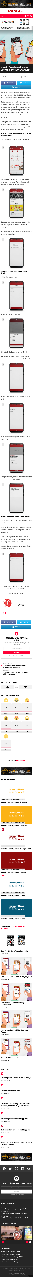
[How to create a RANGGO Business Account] (16, 1019)
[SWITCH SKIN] (25, 16)
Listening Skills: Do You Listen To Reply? (16, 1078)
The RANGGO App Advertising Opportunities (12, 1003)
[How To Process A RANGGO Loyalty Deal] (16, 966)
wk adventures (7, 1207)
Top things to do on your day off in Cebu (15, 1209)
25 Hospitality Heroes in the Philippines (16, 1130)
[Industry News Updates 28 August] (16, 791)
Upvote (7, 687)
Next (32, 24)
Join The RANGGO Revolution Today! (15, 951)
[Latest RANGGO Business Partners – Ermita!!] (8, 22)
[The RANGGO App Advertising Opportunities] (16, 992)
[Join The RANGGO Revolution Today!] (16, 940)
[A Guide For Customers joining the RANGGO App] (24, 22)
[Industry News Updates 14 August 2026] (16, 838)
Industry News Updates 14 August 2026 (16, 849)
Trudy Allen (6, 1211)
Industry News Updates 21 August (14, 825)
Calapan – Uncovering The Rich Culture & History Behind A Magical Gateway (16, 1105)
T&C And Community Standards (16, 1275)
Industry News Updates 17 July (13, 919)
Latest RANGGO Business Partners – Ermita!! (7, 28)
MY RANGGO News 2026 (17, 799)
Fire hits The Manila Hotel (10, 1091)
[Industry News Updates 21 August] (16, 815)
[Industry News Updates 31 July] (16, 885)
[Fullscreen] (30, 1242)
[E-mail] (4, 613)
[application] (16, 1235)
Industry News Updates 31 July (13, 895)
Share (3, 147)
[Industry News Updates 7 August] (16, 861)
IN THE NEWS (5, 799)
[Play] (3, 1242)
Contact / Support (19, 1273)
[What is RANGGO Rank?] (16, 1047)
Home (10, 1273)
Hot (3, 876)
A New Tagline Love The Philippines (14, 1118)
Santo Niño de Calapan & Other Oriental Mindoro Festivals (16, 1144)
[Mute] (27, 1242)
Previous (1, 24)
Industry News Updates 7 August (13, 872)
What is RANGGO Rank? (10, 1058)
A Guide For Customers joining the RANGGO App (23, 28)
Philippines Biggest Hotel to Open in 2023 (15, 1213)
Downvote (25, 687)
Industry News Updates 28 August (14, 802)
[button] (16, 1234)
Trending (3, 829)
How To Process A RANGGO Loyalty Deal (16, 977)
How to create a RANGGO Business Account (14, 1031)
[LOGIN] (31, 16)
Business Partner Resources (13, 928)
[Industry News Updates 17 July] (16, 908)
